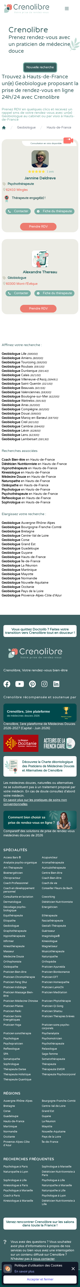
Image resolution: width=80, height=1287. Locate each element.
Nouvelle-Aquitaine (25, 582)
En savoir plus (24, 1271)
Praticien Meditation (54, 992)
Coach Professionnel (15, 883)
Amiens (22, 358)
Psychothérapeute (53, 1043)
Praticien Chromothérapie (19, 977)
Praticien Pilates (13, 1006)
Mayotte (17, 574)
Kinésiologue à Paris (15, 1185)
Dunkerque (25, 371)
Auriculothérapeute (54, 867)
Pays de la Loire (23, 591)
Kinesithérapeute (14, 946)
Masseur (8, 951)
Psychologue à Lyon (54, 1195)
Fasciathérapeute (52, 920)
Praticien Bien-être (14, 971)
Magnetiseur (50, 946)
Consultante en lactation (18, 896)
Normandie (19, 578)
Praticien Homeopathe (55, 982)
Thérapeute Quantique (17, 1079)
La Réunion (20, 565)
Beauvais (23, 388)
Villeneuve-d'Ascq (30, 379)
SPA (5, 1053)
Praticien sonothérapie (17, 1033)
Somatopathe (11, 1059)
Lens (20, 435)
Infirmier (8, 941)
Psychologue (11, 1038)
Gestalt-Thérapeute (54, 925)
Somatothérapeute (53, 1059)
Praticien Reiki (12, 1011)
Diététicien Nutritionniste (57, 901)
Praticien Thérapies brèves (58, 1016)
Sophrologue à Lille (15, 1180)
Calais (21, 375)
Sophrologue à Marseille (56, 1166)
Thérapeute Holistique (17, 1074)
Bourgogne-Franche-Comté (31, 527)
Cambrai (23, 426)
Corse (15, 540)
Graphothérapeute (14, 930)
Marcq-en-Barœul (30, 418)
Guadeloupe (20, 548)
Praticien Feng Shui (15, 982)
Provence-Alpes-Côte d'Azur (32, 595)
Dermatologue (12, 901)
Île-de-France (21, 561)
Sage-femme (50, 1053)
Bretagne (18, 531)
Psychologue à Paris (15, 1166)
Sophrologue (11, 1064)
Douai (21, 413)
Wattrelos (24, 401)
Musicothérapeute (53, 951)
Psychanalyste (50, 1033)
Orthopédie (49, 961)
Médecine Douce (13, 956)
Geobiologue (26, 127)
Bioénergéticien (13, 872)
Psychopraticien (13, 1043)
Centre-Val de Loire (25, 536)
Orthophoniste (12, 961)
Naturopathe (50, 956)
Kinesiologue (49, 941)
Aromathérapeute (53, 862)
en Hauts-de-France (28, 460)
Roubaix (23, 366)
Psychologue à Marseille (18, 1190)
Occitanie (18, 587)
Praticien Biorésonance (56, 971)
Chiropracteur (11, 878)
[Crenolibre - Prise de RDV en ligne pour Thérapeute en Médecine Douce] (26, 8)
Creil (20, 422)
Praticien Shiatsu (52, 1011)
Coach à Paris (11, 1195)
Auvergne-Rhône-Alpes (28, 523)
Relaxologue (49, 1048)
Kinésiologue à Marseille (18, 1200)
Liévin (21, 430)
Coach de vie (49, 883)
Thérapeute (49, 1064)
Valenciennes (26, 392)
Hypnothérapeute (14, 936)
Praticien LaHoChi (53, 987)
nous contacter (44, 1259)
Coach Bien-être (51, 878)
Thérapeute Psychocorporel (59, 1074)
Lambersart (25, 439)
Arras (21, 405)
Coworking (48, 896)
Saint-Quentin (27, 384)
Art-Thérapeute (13, 867)
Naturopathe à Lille (53, 1190)
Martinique (19, 570)
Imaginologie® (51, 936)
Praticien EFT (50, 977)
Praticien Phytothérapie (56, 1000)
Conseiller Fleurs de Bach (57, 888)
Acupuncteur (50, 857)
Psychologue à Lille (53, 1180)
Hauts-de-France (59, 127)
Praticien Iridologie (14, 987)
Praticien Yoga (12, 1024)
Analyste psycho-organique (20, 862)
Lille (20, 354)
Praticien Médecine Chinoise (20, 1000)
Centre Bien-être (52, 872)
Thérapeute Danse (14, 1069)
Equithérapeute (13, 915)
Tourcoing (24, 362)
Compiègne (25, 409)
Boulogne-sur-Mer (30, 396)
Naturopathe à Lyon (15, 1171)
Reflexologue (11, 1048)
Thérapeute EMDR (53, 1069)
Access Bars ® (12, 857)
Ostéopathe (10, 966)
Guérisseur (48, 930)
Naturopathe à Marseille (57, 1185)
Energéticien (49, 907)
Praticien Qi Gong (52, 1006)
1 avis (50, 171)
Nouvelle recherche (40, 67)
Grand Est (18, 544)
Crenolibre (11, 670)
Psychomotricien (52, 1038)
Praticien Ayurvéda (53, 966)
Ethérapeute (49, 915)
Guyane (17, 553)
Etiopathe (9, 920)
